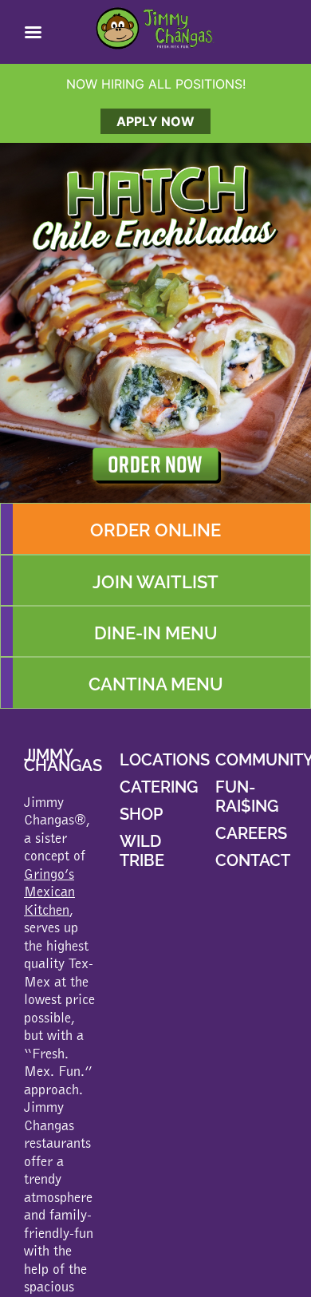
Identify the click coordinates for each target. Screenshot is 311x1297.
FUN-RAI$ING (246, 796)
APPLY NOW (155, 121)
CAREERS (251, 833)
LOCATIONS (165, 759)
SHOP (141, 814)
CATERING (159, 787)
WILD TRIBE (142, 851)
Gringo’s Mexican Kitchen (49, 891)
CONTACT (252, 860)
